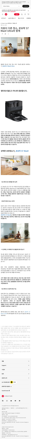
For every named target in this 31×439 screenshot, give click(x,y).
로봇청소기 (10, 23)
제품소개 (15, 23)
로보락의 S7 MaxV (6, 215)
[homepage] (6, 14)
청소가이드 (21, 18)
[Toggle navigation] (2, 14)
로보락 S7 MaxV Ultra (9, 66)
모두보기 (3, 18)
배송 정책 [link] (3, 409)
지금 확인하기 (13, 11)
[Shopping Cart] (28, 14)
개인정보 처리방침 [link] (5, 408)
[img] (15, 396)
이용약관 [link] (12, 408)
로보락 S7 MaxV (22, 151)
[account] (25, 14)
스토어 (16, 14)
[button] (22, 14)
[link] (15, 382)
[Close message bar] (28, 11)
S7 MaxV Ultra (4, 23)
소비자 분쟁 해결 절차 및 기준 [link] (21, 408)
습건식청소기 (12, 18)
